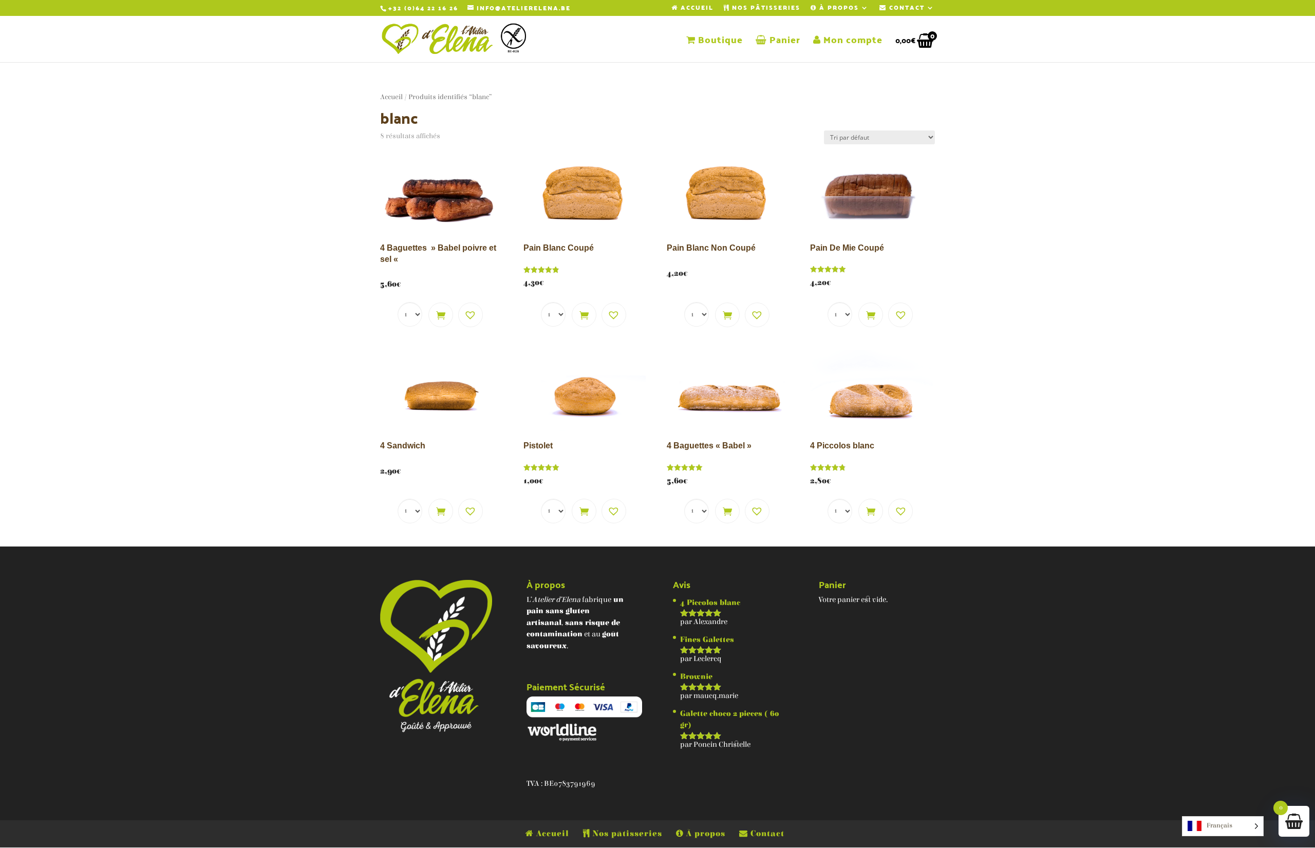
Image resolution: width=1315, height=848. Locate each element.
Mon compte (851, 41)
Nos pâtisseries (764, 9)
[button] (470, 315)
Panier (783, 41)
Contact (906, 9)
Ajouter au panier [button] (440, 315)
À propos (838, 9)
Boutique (719, 41)
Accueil (695, 9)
